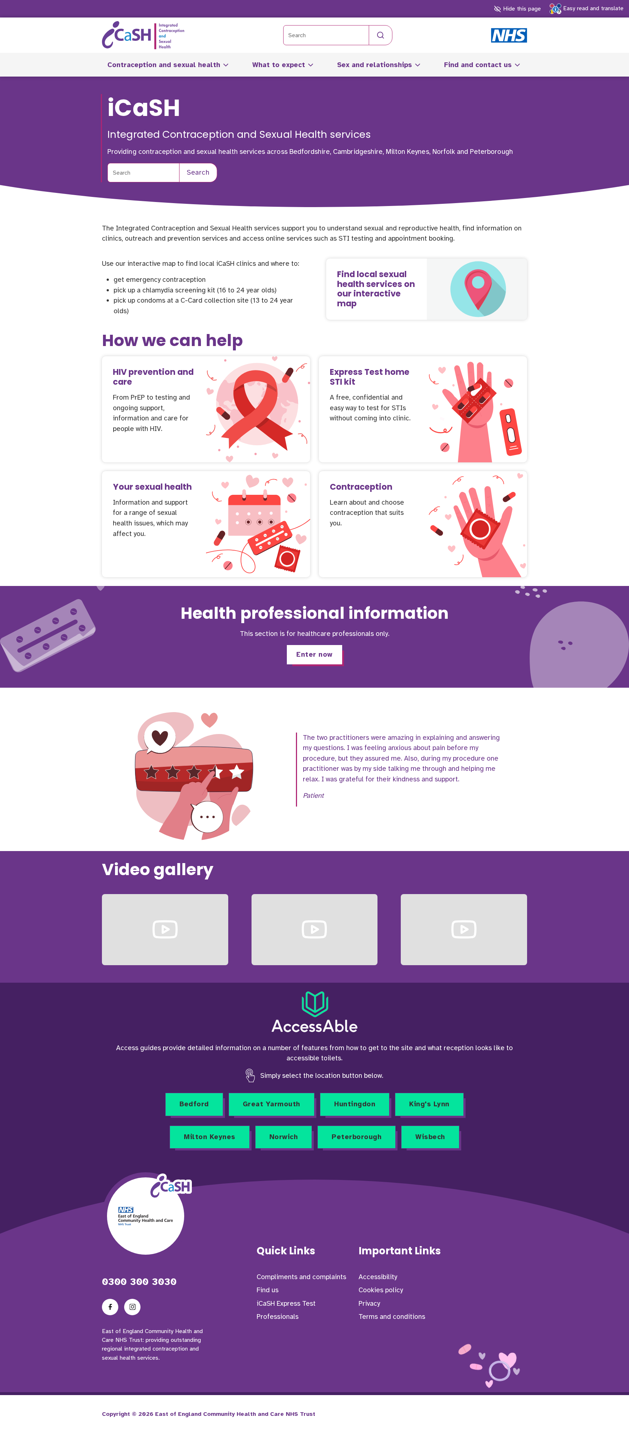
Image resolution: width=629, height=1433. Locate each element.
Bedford (194, 1104)
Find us (267, 1290)
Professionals (277, 1316)
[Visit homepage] (143, 35)
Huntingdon (354, 1104)
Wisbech (430, 1137)
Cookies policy (381, 1290)
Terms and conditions (392, 1316)
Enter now (314, 654)
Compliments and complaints (301, 1277)
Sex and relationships (374, 65)
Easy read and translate (592, 8)
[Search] (380, 35)
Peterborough (356, 1137)
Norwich (283, 1137)
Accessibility (378, 1277)
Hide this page (521, 8)
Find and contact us (478, 65)
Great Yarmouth (271, 1104)
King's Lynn (429, 1104)
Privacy (369, 1303)
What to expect (278, 65)
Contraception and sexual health (163, 65)
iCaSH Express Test (286, 1303)
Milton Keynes (210, 1137)
